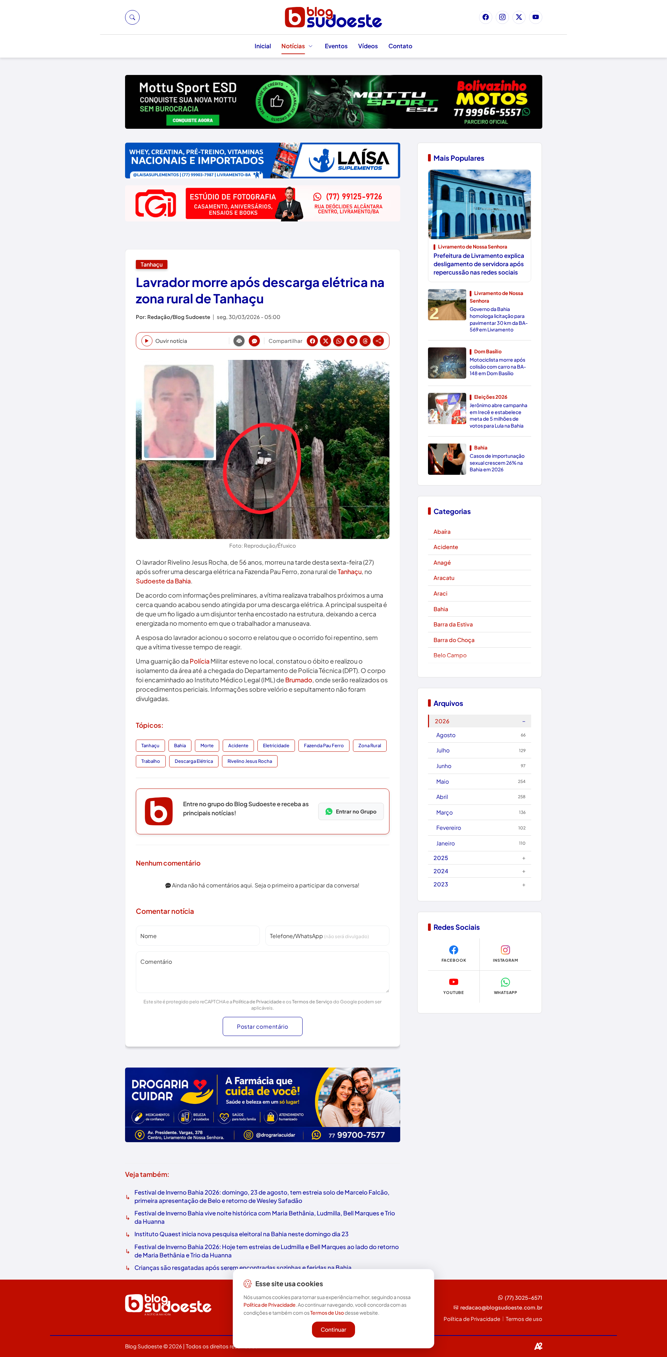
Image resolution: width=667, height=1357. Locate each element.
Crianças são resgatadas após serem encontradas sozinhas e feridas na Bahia (243, 1267)
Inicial (263, 46)
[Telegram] (351, 340)
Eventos (336, 46)
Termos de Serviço (312, 1001)
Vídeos (368, 46)
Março (481, 812)
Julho (481, 750)
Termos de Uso (327, 1312)
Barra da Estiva (453, 624)
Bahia (180, 745)
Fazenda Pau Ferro (324, 745)
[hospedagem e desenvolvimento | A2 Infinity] (538, 1346)
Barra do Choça (454, 639)
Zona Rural (370, 745)
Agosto (481, 735)
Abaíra (442, 531)
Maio (481, 781)
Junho (481, 765)
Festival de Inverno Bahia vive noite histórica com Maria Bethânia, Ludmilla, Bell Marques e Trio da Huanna (264, 1217)
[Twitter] (519, 17)
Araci (440, 593)
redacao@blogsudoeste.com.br (501, 1307)
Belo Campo (450, 655)
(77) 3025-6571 (523, 1297)
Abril (481, 796)
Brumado (298, 680)
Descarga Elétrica (194, 761)
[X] (325, 340)
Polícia (199, 661)
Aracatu (444, 577)
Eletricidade (276, 745)
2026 (480, 720)
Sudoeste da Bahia (163, 581)
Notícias (293, 46)
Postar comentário (262, 1026)
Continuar (333, 1329)
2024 (480, 870)
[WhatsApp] (338, 340)
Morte (207, 745)
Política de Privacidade (257, 1001)
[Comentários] (254, 340)
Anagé (442, 562)
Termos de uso (524, 1318)
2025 (480, 857)
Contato (400, 46)
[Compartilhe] (378, 340)
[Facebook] (485, 17)
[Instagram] (502, 17)
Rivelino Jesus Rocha (250, 761)
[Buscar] (132, 17)
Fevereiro (481, 827)
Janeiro (481, 843)
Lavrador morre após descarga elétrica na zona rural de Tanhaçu (260, 290)
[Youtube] (535, 17)
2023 (480, 884)
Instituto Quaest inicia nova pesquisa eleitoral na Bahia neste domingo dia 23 (241, 1234)
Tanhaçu (152, 264)
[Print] (239, 340)
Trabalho (150, 761)
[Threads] (365, 340)
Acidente (238, 745)
